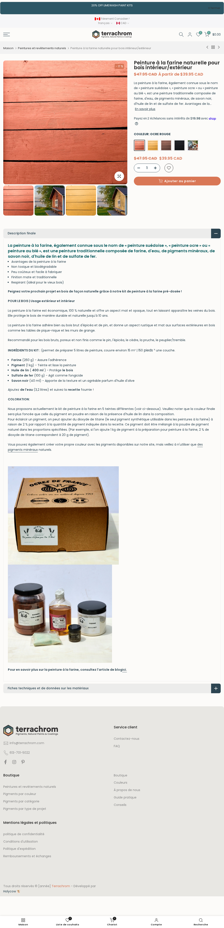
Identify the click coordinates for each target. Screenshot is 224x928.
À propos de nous (127, 790)
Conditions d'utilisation (20, 842)
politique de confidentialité (23, 834)
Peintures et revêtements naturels (42, 48)
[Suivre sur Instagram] (14, 763)
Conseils (120, 805)
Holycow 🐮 (12, 891)
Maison (8, 48)
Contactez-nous (126, 739)
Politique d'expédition (19, 849)
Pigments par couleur (19, 794)
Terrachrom (61, 886)
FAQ (117, 746)
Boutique (120, 775)
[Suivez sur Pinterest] (23, 763)
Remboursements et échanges (27, 856)
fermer (10, 8)
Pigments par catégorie (21, 801)
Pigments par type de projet (24, 809)
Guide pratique (125, 797)
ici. (124, 669)
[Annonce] (112, 5)
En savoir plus (145, 109)
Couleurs (120, 783)
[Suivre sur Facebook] (5, 763)
